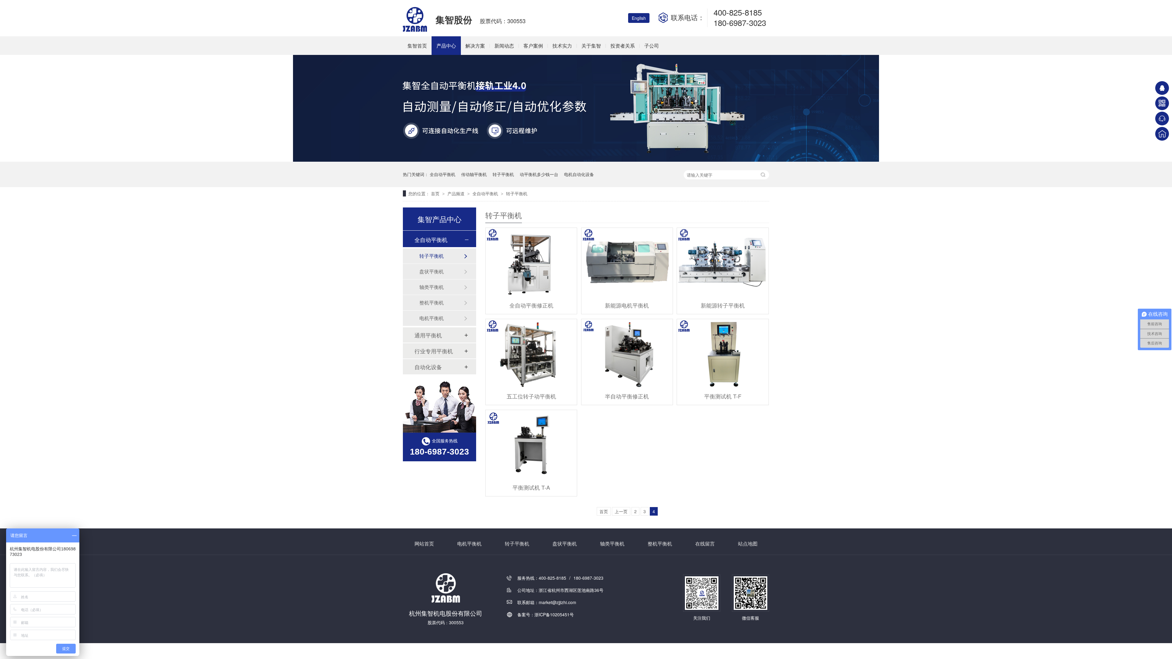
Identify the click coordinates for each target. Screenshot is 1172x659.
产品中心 (446, 45)
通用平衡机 (428, 335)
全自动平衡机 (442, 174)
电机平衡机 (431, 318)
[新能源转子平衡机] (722, 262)
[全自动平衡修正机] (531, 262)
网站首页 (424, 543)
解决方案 (475, 45)
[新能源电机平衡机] (627, 262)
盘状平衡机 (431, 271)
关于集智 (591, 45)
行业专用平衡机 (433, 351)
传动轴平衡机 (474, 174)
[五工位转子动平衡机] (531, 353)
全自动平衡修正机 (531, 305)
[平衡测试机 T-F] (722, 353)
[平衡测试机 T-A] (531, 444)
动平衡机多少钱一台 (539, 174)
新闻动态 (504, 45)
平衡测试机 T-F (722, 396)
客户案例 (533, 45)
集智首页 (417, 45)
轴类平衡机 (431, 286)
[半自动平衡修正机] (627, 353)
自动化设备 (428, 367)
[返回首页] (1162, 134)
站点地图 (748, 543)
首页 (436, 193)
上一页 (621, 511)
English (639, 18)
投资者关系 (622, 45)
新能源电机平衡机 (627, 305)
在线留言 (705, 543)
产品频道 (456, 193)
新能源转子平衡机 (723, 305)
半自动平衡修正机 (627, 396)
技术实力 (562, 45)
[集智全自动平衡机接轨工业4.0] (586, 160)
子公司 (651, 45)
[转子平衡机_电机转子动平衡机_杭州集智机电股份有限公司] (415, 30)
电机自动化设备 (579, 174)
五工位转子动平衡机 (531, 396)
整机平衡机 (431, 302)
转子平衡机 (503, 174)
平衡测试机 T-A (531, 487)
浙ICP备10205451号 (554, 614)
